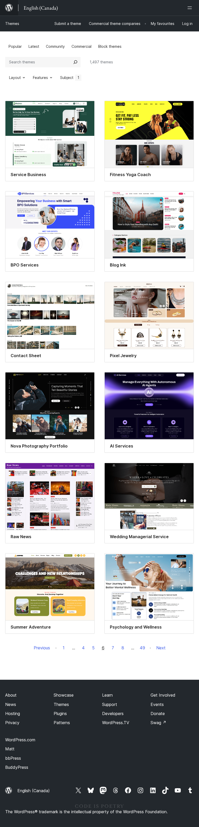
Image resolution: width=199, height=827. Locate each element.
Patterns (62, 722)
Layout (15, 77)
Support (109, 704)
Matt (10, 748)
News (10, 704)
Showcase (64, 695)
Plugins (60, 713)
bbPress (13, 758)
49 (142, 647)
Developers (113, 713)
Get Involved (163, 695)
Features (40, 77)
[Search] (75, 62)
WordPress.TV (115, 722)
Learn (107, 695)
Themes (12, 23)
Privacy (12, 722)
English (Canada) (33, 790)
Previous (42, 647)
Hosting (12, 713)
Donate (158, 713)
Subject (69, 77)
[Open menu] (190, 8)
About (11, 695)
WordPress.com (20, 739)
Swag (158, 722)
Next (161, 647)
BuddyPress (16, 767)
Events (157, 704)
